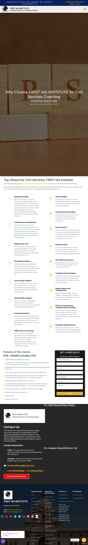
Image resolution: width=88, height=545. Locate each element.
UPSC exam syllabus (51, 518)
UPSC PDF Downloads (48, 522)
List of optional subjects (49, 503)
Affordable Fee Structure (64, 260)
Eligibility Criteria (50, 499)
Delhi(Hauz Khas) (77, 495)
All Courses (34, 507)
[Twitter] (19, 516)
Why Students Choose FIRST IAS (36, 514)
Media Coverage (36, 518)
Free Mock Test (35, 537)
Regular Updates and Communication (62, 289)
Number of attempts (48, 507)
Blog (32, 543)
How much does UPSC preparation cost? (50, 526)
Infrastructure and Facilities (65, 212)
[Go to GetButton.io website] (84, 543)
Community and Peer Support (65, 273)
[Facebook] (15, 516)
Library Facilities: (61, 197)
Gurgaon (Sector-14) (78, 498)
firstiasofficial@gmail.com (29, 4)
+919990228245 (63, 498)
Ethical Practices (61, 245)
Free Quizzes (35, 540)
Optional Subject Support (23, 298)
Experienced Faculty (21, 197)
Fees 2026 (34, 510)
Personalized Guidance (22, 261)
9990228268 (11, 509)
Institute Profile (35, 501)
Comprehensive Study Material (25, 222)
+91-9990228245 (47, 2)
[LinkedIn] (23, 516)
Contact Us (34, 534)
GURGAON (72, 4)
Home (32, 104)
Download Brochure (72, 2)
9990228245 (19, 509)
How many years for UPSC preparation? (50, 531)
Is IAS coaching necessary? (49, 535)
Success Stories (35, 521)
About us (33, 498)
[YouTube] (10, 516)
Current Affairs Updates (23, 281)
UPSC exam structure (48, 514)
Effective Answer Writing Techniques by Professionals (65, 306)
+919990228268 (63, 495)
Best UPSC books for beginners (51, 539)
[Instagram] (6, 516)
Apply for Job (35, 527)
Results (33, 524)
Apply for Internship (37, 530)
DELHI (81, 2)
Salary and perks (50, 511)
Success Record (61, 227)
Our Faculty (34, 504)
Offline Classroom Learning (24, 331)
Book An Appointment (16, 476)
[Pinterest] (28, 516)
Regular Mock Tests (21, 244)
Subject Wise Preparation (48, 543)
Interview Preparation (21, 313)
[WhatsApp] (2, 516)
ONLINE (78, 4)
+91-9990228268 (34, 2)
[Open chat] (3, 541)
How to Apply (49, 496)
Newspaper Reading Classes (65, 325)
